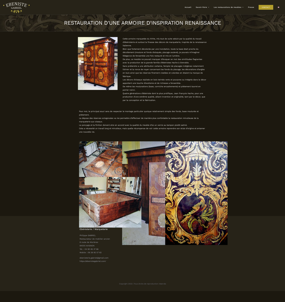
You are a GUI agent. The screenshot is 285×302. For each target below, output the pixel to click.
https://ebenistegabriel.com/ (93, 261)
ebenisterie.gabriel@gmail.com (94, 258)
